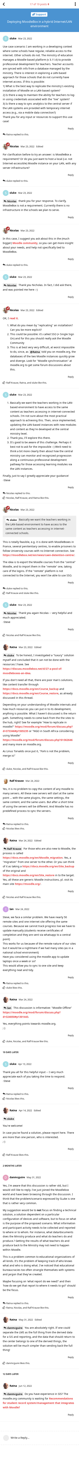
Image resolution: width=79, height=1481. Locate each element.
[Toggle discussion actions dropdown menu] (75, 4)
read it (14, 318)
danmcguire (14, 1328)
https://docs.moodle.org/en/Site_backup (48, 866)
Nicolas (11, 201)
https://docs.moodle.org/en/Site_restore (28, 875)
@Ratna (35, 352)
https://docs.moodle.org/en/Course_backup (31, 689)
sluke (13, 520)
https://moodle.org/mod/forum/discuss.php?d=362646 (38, 740)
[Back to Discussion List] (3, 4)
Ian (9, 1008)
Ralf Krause (14, 848)
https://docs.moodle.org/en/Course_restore (30, 693)
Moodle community (24, 243)
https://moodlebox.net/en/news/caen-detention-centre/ (38, 555)
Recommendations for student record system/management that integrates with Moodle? (38, 1403)
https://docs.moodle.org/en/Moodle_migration (33, 857)
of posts (38, 4)
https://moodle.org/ (28, 884)
